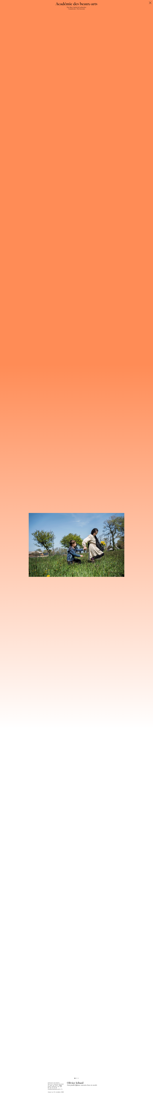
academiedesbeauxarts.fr (55, 1089)
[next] (130, 543)
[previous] (23, 543)
